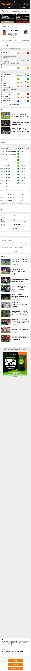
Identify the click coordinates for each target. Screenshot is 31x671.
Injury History (25, 40)
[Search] (24, 4)
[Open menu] (27, 4)
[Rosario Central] (26, 33)
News (10, 40)
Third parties (9, 649)
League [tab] (3, 145)
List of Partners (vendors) (7, 657)
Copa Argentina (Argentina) (9, 89)
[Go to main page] (8, 4)
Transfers (16, 40)
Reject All (15, 664)
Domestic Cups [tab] (11, 145)
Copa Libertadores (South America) (11, 48)
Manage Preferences (15, 668)
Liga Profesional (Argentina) (9, 56)
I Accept (15, 660)
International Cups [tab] (23, 145)
